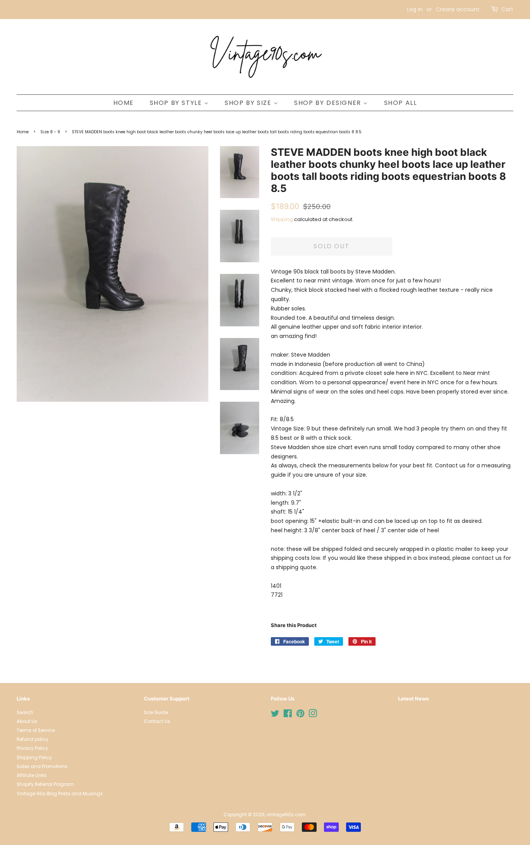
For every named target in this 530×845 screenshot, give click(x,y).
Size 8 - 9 (50, 132)
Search (25, 712)
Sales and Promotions (42, 766)
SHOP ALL (400, 102)
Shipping (282, 219)
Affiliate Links (32, 775)
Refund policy (32, 739)
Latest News (413, 698)
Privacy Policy (32, 748)
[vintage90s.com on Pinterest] (300, 715)
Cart (507, 9)
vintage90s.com (286, 815)
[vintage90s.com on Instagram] (312, 715)
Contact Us (157, 721)
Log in (415, 9)
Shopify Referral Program (45, 784)
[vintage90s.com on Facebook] (287, 715)
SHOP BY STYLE (177, 102)
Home (23, 132)
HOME (123, 102)
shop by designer (328, 102)
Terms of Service (36, 730)
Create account (458, 9)
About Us (27, 721)
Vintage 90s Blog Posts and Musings (60, 794)
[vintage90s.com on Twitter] (275, 715)
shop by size (249, 102)
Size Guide (156, 712)
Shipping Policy (34, 757)
